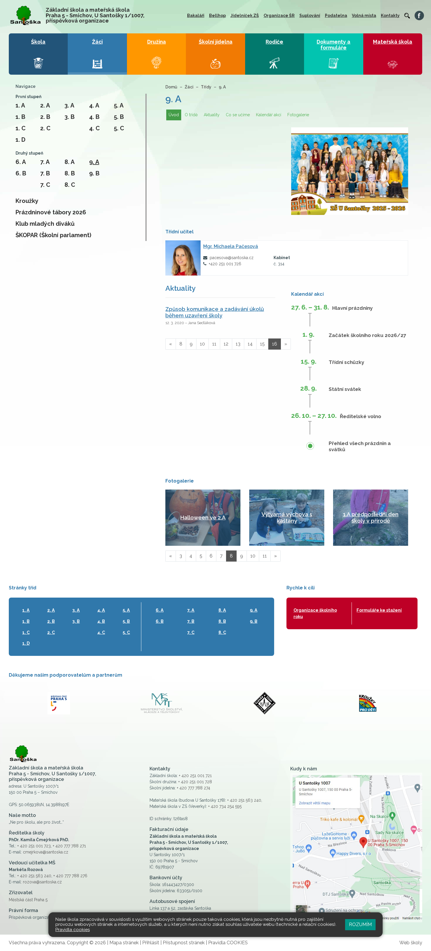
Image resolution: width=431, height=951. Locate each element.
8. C (70, 184)
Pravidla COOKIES (228, 942)
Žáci (189, 87)
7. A (45, 161)
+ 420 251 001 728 (195, 781)
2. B (45, 116)
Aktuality (212, 114)
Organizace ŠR (279, 15)
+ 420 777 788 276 (70, 875)
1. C (21, 128)
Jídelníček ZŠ (244, 15)
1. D (21, 139)
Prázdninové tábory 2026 (51, 212)
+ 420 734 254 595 (225, 806)
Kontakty (390, 15)
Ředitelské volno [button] (360, 416)
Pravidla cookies (72, 929)
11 (214, 344)
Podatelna (336, 15)
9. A (94, 161)
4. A (94, 105)
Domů (171, 87)
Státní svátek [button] (345, 389)
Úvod (174, 114)
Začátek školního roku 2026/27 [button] (367, 335)
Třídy (206, 87)
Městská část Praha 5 (28, 899)
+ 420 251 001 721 (195, 775)
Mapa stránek (124, 942)
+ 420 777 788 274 (193, 788)
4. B (94, 116)
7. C (45, 184)
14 (250, 344)
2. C (45, 128)
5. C (119, 128)
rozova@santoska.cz (42, 882)
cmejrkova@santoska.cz (45, 852)
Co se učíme (238, 114)
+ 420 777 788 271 (69, 846)
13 (238, 344)
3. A (69, 105)
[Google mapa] (356, 847)
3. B (69, 116)
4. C (94, 128)
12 (226, 344)
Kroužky (27, 200)
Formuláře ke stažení (379, 610)
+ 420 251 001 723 (34, 846)
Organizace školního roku (315, 613)
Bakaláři (195, 15)
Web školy (410, 942)
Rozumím (360, 924)
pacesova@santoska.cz (232, 257)
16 (274, 344)
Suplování (309, 15)
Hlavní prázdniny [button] (352, 308)
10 (202, 344)
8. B (70, 173)
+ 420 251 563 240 (34, 875)
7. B (45, 173)
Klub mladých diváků (45, 223)
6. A (21, 161)
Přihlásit (150, 942)
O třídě (191, 114)
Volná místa (364, 15)
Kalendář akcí (268, 114)
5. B (119, 116)
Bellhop (217, 15)
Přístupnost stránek (184, 942)
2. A (45, 105)
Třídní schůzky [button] (346, 362)
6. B (21, 173)
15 (262, 344)
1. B (20, 116)
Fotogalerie (298, 114)
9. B (94, 173)
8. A (69, 161)
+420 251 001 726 (225, 263)
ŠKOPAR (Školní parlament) (53, 235)
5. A (118, 105)
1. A (20, 105)
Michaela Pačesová (230, 246)
